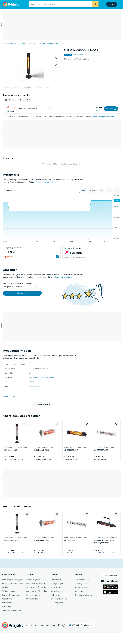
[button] (56, 50)
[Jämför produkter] (56, 65)
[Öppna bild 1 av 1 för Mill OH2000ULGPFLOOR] (28, 66)
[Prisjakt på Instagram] (63, 625)
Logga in (111, 4)
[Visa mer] (5, 108)
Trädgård (12, 43)
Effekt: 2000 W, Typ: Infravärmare (77, 59)
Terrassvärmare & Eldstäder (28, 43)
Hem (4, 43)
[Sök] (95, 4)
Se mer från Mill (9, 396)
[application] (61, 219)
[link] (17, 441)
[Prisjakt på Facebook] (58, 625)
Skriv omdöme (79, 55)
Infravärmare (34, 386)
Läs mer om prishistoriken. (45, 182)
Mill (30, 373)
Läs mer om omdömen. (63, 277)
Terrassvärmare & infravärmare (53, 43)
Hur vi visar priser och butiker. (104, 116)
